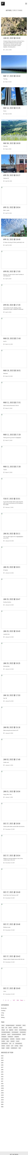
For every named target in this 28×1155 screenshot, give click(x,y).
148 (18, 1000)
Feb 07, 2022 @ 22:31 (11, 499)
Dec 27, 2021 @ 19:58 (11, 823)
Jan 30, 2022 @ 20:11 (11, 534)
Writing (2, 1017)
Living (2, 1013)
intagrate (17, 1036)
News (2, 1015)
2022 (2, 1055)
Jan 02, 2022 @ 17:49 (11, 759)
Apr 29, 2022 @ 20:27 (11, 175)
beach (10, 1027)
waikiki (7, 1048)
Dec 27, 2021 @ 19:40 (11, 988)
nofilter (3, 1041)
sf (13, 1043)
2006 (2, 1093)
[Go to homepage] (3, 3)
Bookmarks (4, 1008)
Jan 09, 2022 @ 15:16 (11, 727)
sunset (7, 1045)
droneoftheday (22, 1029)
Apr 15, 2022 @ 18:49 (11, 239)
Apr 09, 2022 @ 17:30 (11, 271)
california (15, 1027)
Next (21, 1000)
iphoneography (5, 1039)
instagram (4, 1036)
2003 (2, 1099)
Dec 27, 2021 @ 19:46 (11, 924)
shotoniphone (19, 1043)
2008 (2, 1088)
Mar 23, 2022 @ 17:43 (12, 338)
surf (12, 1045)
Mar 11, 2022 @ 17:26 (12, 467)
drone (16, 1029)
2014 (2, 1074)
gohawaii (4, 1034)
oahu (8, 1041)
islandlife (12, 1039)
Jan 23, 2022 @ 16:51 (11, 567)
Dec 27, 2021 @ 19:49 (11, 892)
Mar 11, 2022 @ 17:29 (12, 435)
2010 (2, 1083)
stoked (3, 1045)
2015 (2, 1072)
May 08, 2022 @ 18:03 (11, 143)
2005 (2, 1095)
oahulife (12, 1041)
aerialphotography (10, 1025)
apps (3, 1027)
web (20, 1048)
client (20, 1027)
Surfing (16, 1045)
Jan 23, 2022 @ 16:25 (11, 663)
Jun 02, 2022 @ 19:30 (11, 38)
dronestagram (15, 1032)
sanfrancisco (5, 1043)
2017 (2, 1067)
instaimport (10, 1036)
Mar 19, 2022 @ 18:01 (12, 370)
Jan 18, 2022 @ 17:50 (11, 695)
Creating (3, 1010)
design (3, 1029)
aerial (3, 1025)
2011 (2, 1081)
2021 (2, 1058)
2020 (2, 1060)
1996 (2, 1106)
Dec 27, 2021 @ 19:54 (11, 855)
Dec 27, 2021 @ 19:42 (11, 956)
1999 (2, 1104)
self (10, 1043)
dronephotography (6, 1032)
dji (6, 1029)
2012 (2, 1079)
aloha (24, 1025)
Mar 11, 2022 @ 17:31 (12, 402)
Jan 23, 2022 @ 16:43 (11, 631)
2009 (2, 1086)
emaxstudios (23, 1032)
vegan (3, 1048)
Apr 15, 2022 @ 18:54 (11, 207)
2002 (2, 1102)
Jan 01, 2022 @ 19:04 (11, 791)
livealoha (18, 1039)
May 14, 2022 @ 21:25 (11, 108)
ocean (17, 1041)
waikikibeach (14, 1048)
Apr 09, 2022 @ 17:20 (11, 305)
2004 (2, 1097)
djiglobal (11, 1029)
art (6, 1027)
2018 (2, 1065)
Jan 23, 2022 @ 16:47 (11, 599)
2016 (2, 1069)
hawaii (23, 1034)
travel (21, 1045)
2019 (2, 1062)
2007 (2, 1090)
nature (23, 1039)
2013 (2, 1076)
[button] (26, 4)
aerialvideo (18, 1025)
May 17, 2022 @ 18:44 (11, 76)
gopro (9, 1034)
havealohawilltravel (16, 1034)
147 (14, 1000)
